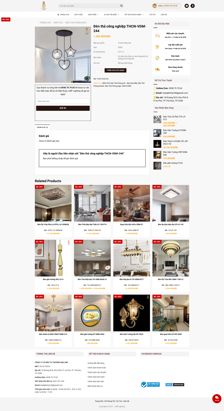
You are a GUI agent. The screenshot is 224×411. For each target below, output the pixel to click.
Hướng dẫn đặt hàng (96, 363)
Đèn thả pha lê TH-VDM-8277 (132, 279)
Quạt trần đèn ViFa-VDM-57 (131, 224)
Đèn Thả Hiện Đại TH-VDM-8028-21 (92, 279)
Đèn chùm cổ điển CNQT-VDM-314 (53, 334)
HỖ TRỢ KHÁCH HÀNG (133, 15)
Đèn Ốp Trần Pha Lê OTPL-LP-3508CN (53, 224)
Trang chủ (45, 22)
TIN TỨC (152, 15)
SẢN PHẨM (92, 15)
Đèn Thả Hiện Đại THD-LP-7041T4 (92, 224)
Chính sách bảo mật (96, 381)
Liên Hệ (126, 401)
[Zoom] (87, 79)
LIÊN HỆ (164, 15)
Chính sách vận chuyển (97, 372)
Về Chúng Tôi (109, 401)
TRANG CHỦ (64, 15)
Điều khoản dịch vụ (95, 386)
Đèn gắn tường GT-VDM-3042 (92, 334)
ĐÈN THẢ (58, 22)
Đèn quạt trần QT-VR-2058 (171, 334)
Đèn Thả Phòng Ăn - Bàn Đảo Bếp (124, 83)
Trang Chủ (99, 401)
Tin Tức (119, 401)
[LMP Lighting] (44, 6)
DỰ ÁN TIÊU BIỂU (110, 15)
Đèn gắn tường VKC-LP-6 (53, 279)
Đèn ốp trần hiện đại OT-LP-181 (171, 224)
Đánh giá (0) (42, 127)
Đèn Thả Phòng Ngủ (75, 22)
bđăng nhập (57, 158)
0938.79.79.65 (175, 88)
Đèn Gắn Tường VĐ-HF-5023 (131, 334)
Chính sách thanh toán (97, 368)
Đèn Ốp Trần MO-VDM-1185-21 (171, 279)
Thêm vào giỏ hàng (115, 70)
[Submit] (121, 6)
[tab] (42, 127)
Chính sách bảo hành (96, 377)
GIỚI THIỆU (78, 15)
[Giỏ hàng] (187, 6)
